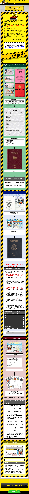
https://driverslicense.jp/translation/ (14, 186)
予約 (18, 491)
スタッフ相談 (12, 491)
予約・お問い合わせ (14, 486)
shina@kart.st (18, 2)
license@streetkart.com (13, 31)
